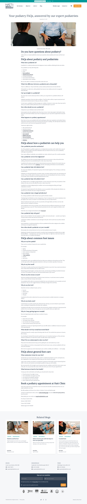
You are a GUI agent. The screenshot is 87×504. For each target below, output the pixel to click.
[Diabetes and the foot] (17, 427)
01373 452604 (62, 467)
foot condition (26, 255)
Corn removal (26, 134)
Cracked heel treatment (28, 130)
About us (28, 6)
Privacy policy (22, 499)
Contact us (64, 6)
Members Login (56, 6)
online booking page (43, 392)
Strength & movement (11, 4)
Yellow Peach (79, 499)
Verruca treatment (27, 137)
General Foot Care (16, 436)
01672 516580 (36, 467)
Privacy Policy (35, 481)
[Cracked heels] (69, 427)
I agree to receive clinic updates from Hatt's (30, 485)
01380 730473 (10, 467)
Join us (35, 6)
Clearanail (43, 210)
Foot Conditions (42, 436)
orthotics (38, 164)
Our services (20, 6)
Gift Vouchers (9, 7)
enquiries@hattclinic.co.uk (42, 396)
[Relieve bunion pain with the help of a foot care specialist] (43, 427)
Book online (77, 6)
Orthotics (25, 140)
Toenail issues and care (28, 74)
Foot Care (9, 436)
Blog (41, 6)
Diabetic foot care (27, 135)
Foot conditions (26, 73)
